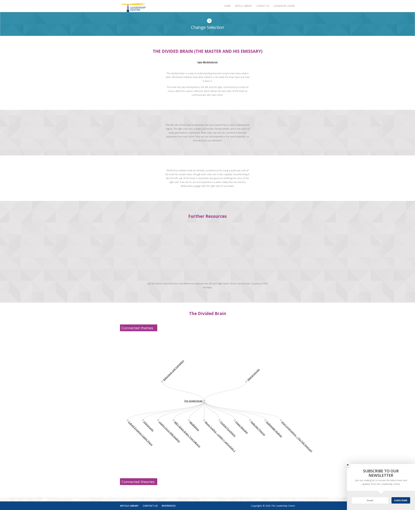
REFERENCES (169, 505)
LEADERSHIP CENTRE (284, 6)
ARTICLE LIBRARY (243, 6)
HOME (227, 6)
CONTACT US (262, 6)
